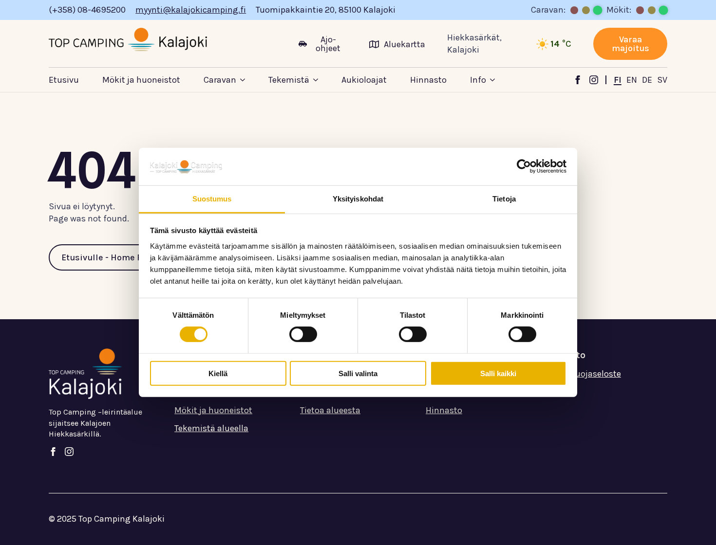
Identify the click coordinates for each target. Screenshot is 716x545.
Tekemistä (288, 79)
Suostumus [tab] (212, 199)
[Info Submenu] (502, 80)
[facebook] (577, 79)
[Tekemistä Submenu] (325, 80)
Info (478, 79)
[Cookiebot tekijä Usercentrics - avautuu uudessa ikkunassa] (523, 166)
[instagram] (593, 79)
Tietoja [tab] (504, 199)
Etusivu (64, 79)
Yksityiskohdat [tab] (358, 199)
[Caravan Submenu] (252, 80)
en (631, 79)
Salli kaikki (498, 373)
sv (662, 79)
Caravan (220, 79)
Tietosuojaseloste (586, 373)
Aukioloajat (364, 79)
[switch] (303, 334)
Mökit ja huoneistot (141, 79)
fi (618, 79)
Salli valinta (358, 373)
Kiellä (217, 373)
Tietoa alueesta (330, 410)
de (647, 79)
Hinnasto (428, 79)
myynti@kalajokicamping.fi (190, 9)
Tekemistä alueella (211, 428)
